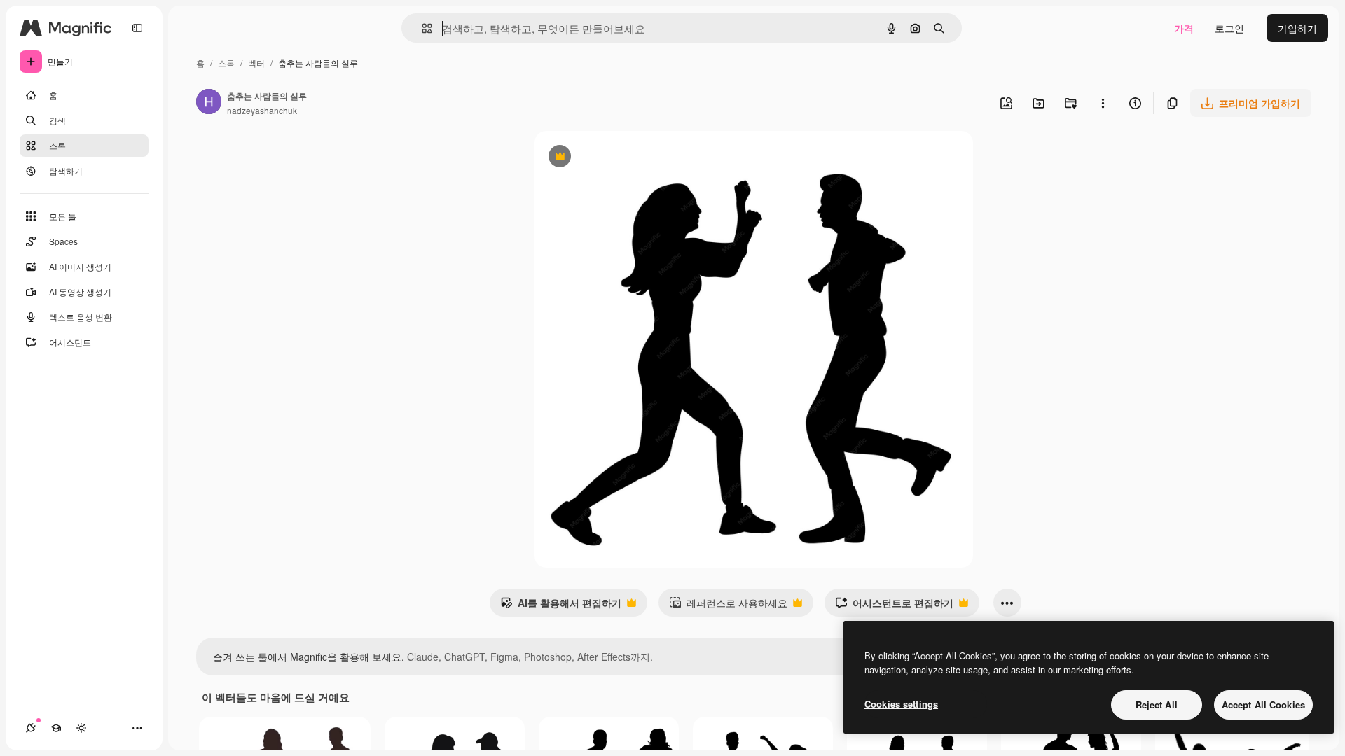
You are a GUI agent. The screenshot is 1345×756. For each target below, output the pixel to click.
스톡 (226, 63)
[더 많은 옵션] (1103, 103)
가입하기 (1297, 28)
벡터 (256, 63)
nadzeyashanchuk (262, 110)
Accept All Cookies (1263, 704)
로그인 (1229, 28)
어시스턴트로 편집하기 (894, 606)
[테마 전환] (81, 728)
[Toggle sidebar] (137, 28)
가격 (1184, 28)
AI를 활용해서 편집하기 (560, 606)
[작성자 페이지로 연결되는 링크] (208, 103)
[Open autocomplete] (421, 28)
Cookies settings (901, 703)
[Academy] (56, 728)
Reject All (1157, 704)
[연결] (31, 728)
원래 (615, 157)
